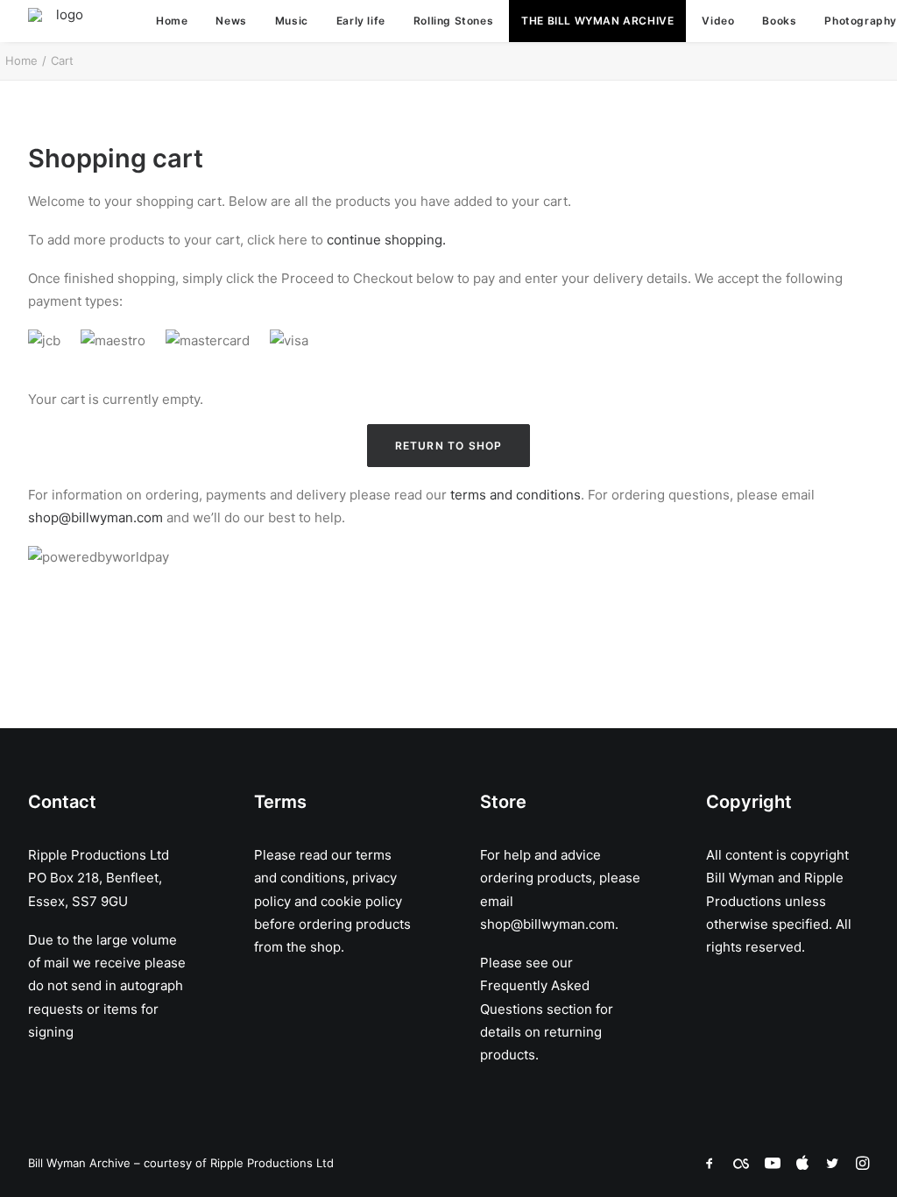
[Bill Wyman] (62, 21)
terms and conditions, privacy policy (325, 878)
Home (171, 20)
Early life (360, 20)
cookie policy (361, 901)
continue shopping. (386, 239)
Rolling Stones (453, 20)
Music (291, 20)
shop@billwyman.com (95, 517)
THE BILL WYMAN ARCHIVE (597, 20)
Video (718, 20)
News (230, 20)
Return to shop (449, 445)
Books (779, 20)
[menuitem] (172, 21)
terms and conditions (515, 494)
